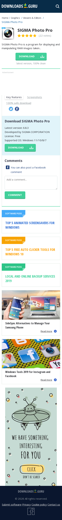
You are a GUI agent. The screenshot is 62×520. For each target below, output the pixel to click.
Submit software (12, 504)
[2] (21, 35)
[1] (19, 35)
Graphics (15, 17)
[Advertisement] (31, 83)
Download (16, 147)
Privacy (26, 504)
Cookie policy (39, 504)
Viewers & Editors (32, 17)
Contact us (54, 504)
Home (5, 17)
